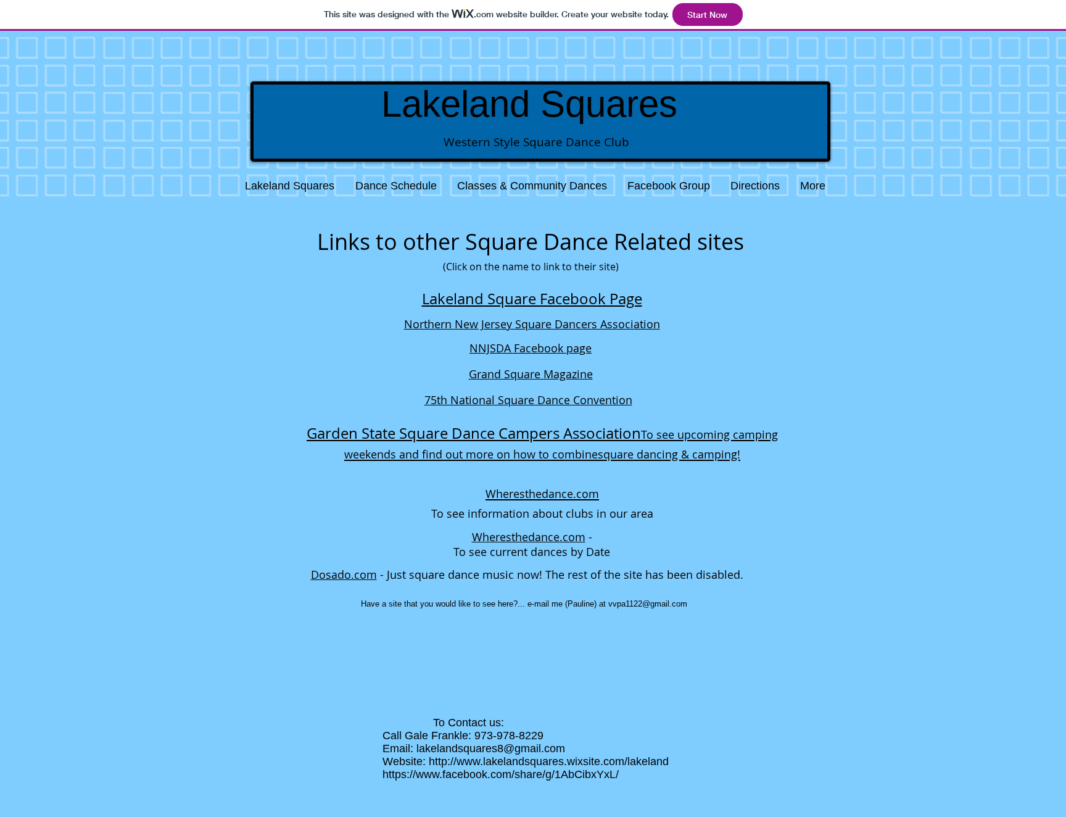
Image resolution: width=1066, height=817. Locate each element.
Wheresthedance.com (528, 536)
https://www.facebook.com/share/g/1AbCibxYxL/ (500, 774)
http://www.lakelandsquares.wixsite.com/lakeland (549, 761)
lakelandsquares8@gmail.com (490, 748)
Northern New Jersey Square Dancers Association (532, 324)
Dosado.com (344, 574)
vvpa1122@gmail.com (647, 603)
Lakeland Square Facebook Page (532, 299)
